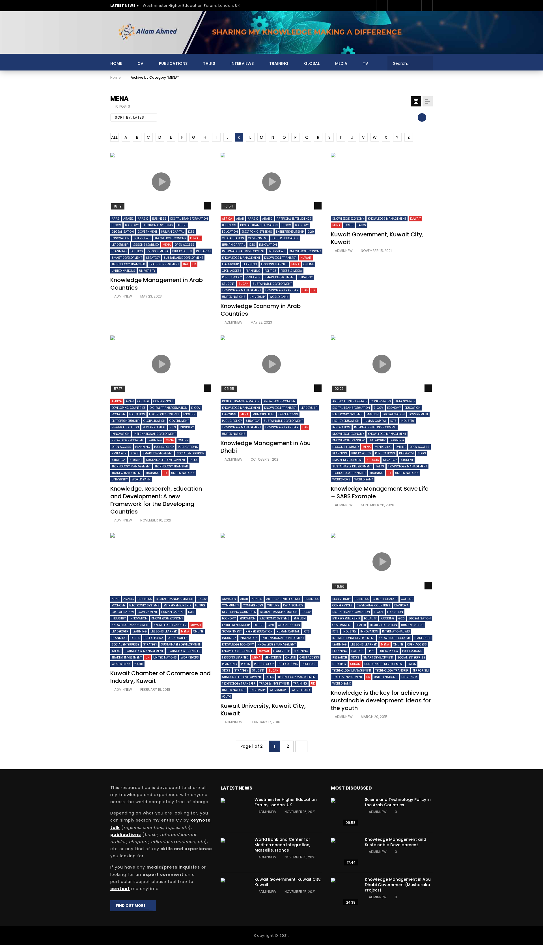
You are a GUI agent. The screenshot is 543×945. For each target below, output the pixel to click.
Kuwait (195, 238)
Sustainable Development (183, 258)
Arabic (128, 219)
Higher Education (285, 238)
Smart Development (127, 258)
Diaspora (401, 605)
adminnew (123, 296)
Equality (370, 618)
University (147, 271)
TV (365, 63)
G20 (311, 232)
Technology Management (241, 290)
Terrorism (421, 670)
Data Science (405, 401)
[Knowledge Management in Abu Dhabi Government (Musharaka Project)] (345, 892)
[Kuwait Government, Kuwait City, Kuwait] (382, 181)
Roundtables (177, 638)
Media (341, 63)
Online (308, 264)
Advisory (229, 599)
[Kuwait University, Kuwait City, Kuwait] (271, 562)
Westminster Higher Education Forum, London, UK (191, 5)
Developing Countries (129, 408)
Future (182, 225)
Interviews (242, 63)
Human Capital (172, 232)
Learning (250, 264)
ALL (114, 137)
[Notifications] (427, 5)
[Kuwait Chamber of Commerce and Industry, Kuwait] (161, 562)
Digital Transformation (189, 219)
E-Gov (116, 225)
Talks (209, 63)
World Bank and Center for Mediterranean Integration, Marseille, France (282, 845)
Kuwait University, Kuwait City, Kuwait (263, 709)
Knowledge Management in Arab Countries (156, 284)
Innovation (121, 238)
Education (230, 232)
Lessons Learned (145, 245)
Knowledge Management (241, 258)
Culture (273, 605)
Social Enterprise (190, 453)
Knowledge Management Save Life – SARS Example (379, 492)
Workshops (341, 479)
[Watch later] (415, 5)
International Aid (396, 631)
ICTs (191, 232)
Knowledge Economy (170, 238)
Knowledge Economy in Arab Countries (261, 310)
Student (228, 284)
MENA (167, 245)
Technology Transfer (128, 264)
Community (230, 605)
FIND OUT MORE (132, 905)
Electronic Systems (158, 225)
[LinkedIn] (393, 5)
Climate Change (385, 599)
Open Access (184, 245)
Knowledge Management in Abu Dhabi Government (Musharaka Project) (398, 884)
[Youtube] (404, 5)
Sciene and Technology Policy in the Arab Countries (398, 802)
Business (159, 219)
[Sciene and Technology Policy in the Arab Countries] (345, 812)
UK (194, 264)
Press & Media (157, 251)
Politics (137, 251)
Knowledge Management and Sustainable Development (395, 842)
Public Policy (182, 251)
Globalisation (123, 232)
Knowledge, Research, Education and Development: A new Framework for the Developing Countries (156, 500)
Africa (227, 219)
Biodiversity (341, 599)
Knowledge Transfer (280, 258)
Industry (187, 427)
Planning (119, 251)
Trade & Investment (164, 264)
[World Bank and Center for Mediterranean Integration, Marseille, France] (235, 852)
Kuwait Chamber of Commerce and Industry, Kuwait (160, 677)
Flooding (387, 618)
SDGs (134, 453)
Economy (132, 225)
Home (116, 63)
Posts (349, 225)
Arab (115, 219)
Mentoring (383, 447)
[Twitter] (381, 5)
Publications (173, 63)
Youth (138, 664)
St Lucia (373, 460)
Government (147, 232)
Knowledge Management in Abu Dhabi (266, 447)
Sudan (243, 284)
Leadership (120, 245)
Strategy (153, 258)
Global (312, 63)
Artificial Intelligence (294, 219)
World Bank (279, 297)
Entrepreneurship (290, 232)
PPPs (370, 651)
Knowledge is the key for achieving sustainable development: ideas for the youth (381, 700)
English (189, 414)
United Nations (123, 271)
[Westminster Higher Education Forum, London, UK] (235, 812)
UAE (185, 264)
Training (278, 63)
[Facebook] (370, 5)
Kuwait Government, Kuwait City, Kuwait (377, 238)
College (143, 401)
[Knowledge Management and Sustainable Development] (345, 852)
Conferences (163, 401)
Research (203, 251)
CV (140, 63)
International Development (243, 251)
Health (361, 625)
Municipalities (264, 414)
